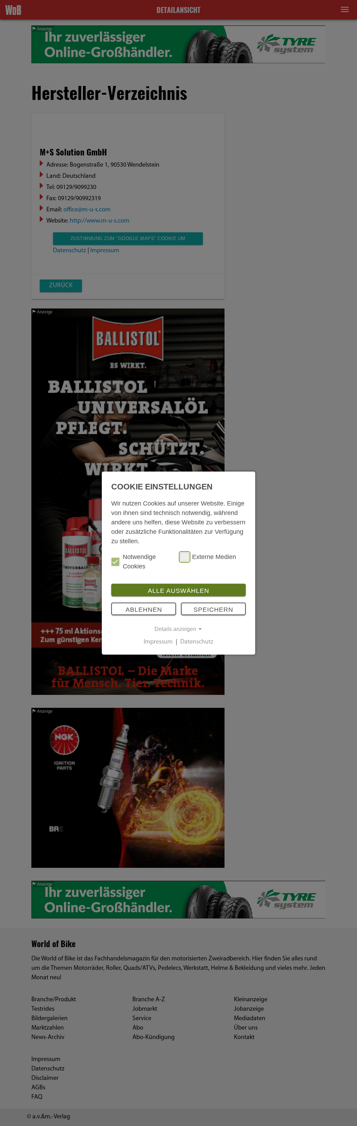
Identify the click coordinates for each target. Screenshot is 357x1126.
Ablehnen (144, 609)
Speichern (213, 609)
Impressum (158, 642)
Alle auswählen (178, 590)
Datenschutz (196, 642)
